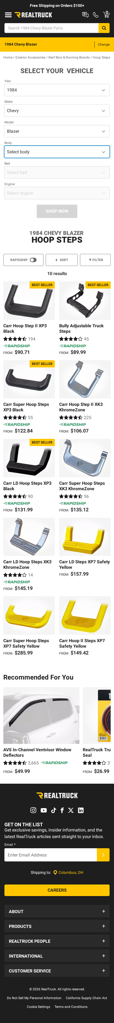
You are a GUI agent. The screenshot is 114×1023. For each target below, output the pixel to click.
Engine (9, 184)
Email (9, 845)
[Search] (104, 28)
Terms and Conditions (71, 1007)
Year (7, 81)
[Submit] (103, 854)
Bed (7, 163)
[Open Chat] (85, 15)
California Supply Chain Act (86, 998)
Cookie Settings (38, 1007)
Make (8, 102)
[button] (57, 911)
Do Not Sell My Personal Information (34, 998)
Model (9, 122)
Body (8, 143)
